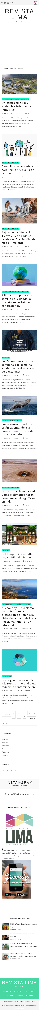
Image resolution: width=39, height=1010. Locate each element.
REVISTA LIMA (19, 14)
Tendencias (24, 99)
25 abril (17, 561)
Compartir (27, 113)
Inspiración (6, 99)
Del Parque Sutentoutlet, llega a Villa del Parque (18, 555)
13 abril (17, 628)
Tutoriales (5, 755)
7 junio (17, 113)
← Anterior (6, 714)
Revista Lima (7, 113)
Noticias (15, 99)
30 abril (17, 375)
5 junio (17, 177)
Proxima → (32, 718)
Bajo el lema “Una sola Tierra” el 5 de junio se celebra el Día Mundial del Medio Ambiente (19, 237)
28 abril (17, 505)
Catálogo (5, 739)
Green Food (5, 742)
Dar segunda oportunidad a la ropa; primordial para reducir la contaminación (19, 683)
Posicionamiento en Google (27, 1001)
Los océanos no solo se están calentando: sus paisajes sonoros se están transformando (18, 429)
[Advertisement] (19, 45)
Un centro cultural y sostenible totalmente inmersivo (16, 106)
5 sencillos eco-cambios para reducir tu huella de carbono (18, 170)
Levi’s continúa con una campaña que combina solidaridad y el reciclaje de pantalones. (18, 366)
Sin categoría (15, 604)
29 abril (17, 438)
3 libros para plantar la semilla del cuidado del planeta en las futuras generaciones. (17, 300)
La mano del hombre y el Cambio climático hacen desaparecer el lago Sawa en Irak (18, 496)
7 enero (17, 690)
